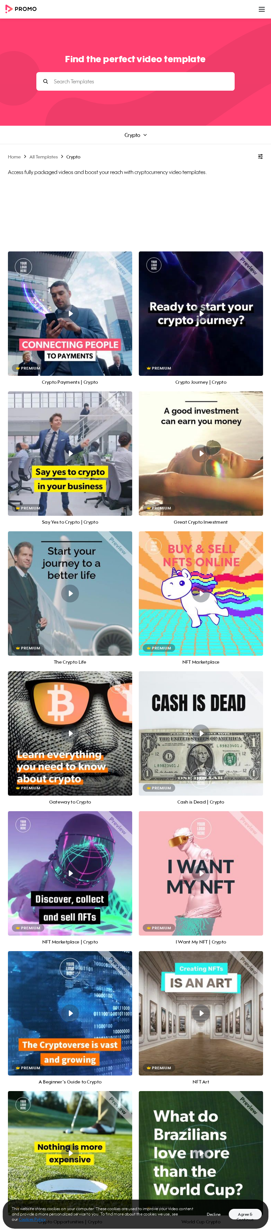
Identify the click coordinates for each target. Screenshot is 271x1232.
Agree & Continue (245, 1215)
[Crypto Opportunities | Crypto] (70, 1153)
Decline (214, 1214)
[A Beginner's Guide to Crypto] (70, 1013)
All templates (43, 156)
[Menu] (261, 9)
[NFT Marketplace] (201, 593)
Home (14, 156)
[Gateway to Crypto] (70, 733)
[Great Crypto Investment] (201, 453)
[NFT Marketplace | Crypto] (70, 873)
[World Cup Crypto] (201, 1153)
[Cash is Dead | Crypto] (201, 733)
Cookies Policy (32, 1219)
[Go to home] (23, 9)
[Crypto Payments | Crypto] (70, 313)
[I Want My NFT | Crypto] (201, 873)
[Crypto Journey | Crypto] (201, 313)
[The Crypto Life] (70, 593)
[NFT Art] (201, 1013)
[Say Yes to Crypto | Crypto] (70, 453)
